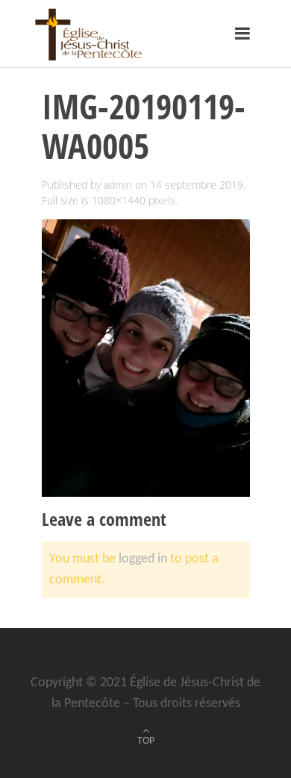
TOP (145, 741)
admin (118, 185)
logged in (143, 559)
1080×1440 (119, 200)
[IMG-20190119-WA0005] (146, 358)
